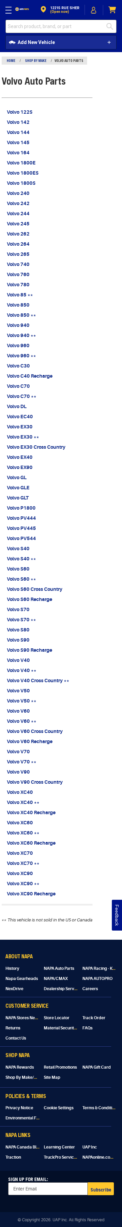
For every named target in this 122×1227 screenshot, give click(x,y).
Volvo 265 (18, 254)
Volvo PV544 (21, 538)
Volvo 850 (18, 305)
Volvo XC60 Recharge (31, 843)
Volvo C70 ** (21, 396)
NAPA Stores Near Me (25, 1018)
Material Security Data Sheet (71, 1028)
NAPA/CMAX (56, 978)
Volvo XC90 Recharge (31, 893)
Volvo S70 (18, 609)
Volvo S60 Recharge (29, 599)
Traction (13, 1157)
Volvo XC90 (20, 873)
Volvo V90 (18, 772)
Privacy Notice (19, 1108)
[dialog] (94, 10)
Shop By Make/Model (25, 1077)
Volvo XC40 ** (23, 802)
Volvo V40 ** (21, 670)
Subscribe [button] (100, 1189)
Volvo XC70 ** (23, 863)
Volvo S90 (18, 640)
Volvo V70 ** (21, 761)
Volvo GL (16, 477)
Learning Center (59, 1147)
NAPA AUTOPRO (97, 978)
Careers (90, 988)
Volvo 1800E (21, 162)
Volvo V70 (18, 751)
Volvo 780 (18, 284)
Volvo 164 (18, 152)
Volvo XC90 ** (23, 883)
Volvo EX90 (20, 467)
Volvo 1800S (21, 183)
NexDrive (14, 988)
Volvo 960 (18, 345)
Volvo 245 (18, 223)
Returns (12, 1028)
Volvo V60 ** (21, 721)
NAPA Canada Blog (23, 1147)
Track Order (93, 1018)
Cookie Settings (59, 1108)
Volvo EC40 (20, 416)
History (12, 968)
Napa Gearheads (21, 978)
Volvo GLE (18, 487)
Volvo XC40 (20, 792)
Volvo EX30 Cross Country (36, 447)
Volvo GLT (18, 497)
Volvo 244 (18, 213)
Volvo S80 (18, 629)
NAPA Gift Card (96, 1067)
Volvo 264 (18, 244)
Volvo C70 (18, 386)
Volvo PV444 (21, 518)
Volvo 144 (18, 132)
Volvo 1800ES (23, 173)
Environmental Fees (24, 1118)
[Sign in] (94, 10)
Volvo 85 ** (20, 294)
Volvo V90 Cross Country (35, 782)
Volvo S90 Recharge (29, 650)
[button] (59, 10)
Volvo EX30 (20, 426)
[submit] (111, 26)
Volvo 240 (18, 193)
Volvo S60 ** (21, 579)
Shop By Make (35, 61)
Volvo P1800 (21, 508)
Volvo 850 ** (21, 315)
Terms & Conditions (100, 1108)
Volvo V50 (18, 690)
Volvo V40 (18, 660)
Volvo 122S (20, 112)
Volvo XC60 (20, 822)
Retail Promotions (60, 1067)
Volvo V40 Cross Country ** (38, 680)
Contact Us (15, 1038)
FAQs (87, 1028)
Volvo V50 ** (21, 701)
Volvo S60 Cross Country (34, 589)
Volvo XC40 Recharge (31, 812)
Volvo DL (16, 406)
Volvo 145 (18, 142)
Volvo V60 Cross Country (35, 731)
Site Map (52, 1077)
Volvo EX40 (20, 457)
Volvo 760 (18, 274)
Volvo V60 (18, 711)
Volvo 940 (18, 325)
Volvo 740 (18, 264)
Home (11, 61)
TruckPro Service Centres (68, 1157)
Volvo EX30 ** (23, 437)
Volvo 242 (18, 203)
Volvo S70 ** (21, 619)
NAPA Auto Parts (59, 968)
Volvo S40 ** (21, 558)
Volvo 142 (18, 122)
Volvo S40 (18, 548)
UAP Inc (89, 1147)
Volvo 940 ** (21, 335)
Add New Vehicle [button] (36, 42)
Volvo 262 (18, 234)
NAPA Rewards (19, 1067)
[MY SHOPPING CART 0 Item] (112, 10)
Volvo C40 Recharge (30, 376)
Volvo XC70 (20, 853)
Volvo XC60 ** (23, 832)
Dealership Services (63, 988)
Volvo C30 (18, 366)
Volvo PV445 (21, 528)
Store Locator (56, 1018)
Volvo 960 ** (21, 355)
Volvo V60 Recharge (30, 741)
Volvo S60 (18, 569)
